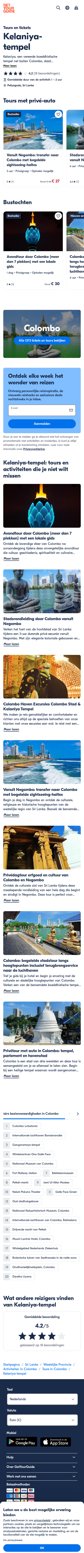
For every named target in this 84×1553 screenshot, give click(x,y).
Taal (10, 1389)
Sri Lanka (31, 1364)
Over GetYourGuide (21, 1467)
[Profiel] (76, 8)
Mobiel (11, 1433)
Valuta (11, 1410)
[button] (33, 148)
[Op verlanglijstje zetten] (58, 114)
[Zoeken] (58, 7)
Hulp (10, 1457)
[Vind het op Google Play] (22, 1442)
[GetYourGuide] (9, 8)
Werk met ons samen (21, 1476)
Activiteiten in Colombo (20, 1369)
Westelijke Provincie (57, 1364)
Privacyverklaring (34, 449)
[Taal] (67, 7)
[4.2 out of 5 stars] (42, 1336)
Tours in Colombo (54, 1369)
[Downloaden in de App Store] (55, 1442)
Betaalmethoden (18, 1484)
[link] (33, 148)
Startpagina (11, 1364)
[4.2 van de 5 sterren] (15, 73)
